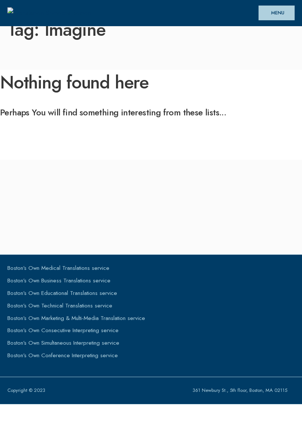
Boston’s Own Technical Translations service (59, 306)
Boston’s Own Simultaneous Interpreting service (63, 343)
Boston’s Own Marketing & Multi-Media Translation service (76, 318)
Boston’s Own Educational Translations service (62, 293)
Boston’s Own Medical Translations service (58, 268)
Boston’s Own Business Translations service (58, 280)
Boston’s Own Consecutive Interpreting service (63, 330)
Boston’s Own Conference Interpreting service (62, 355)
